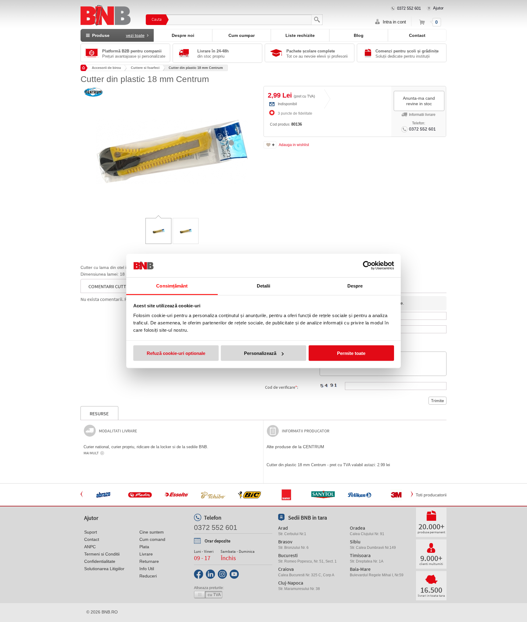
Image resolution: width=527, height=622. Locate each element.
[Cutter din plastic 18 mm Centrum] (172, 147)
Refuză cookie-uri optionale (176, 353)
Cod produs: (286, 124)
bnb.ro (110, 611)
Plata (144, 546)
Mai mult (91, 453)
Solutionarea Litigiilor (104, 568)
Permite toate (351, 353)
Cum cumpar (241, 35)
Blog (359, 35)
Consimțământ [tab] (172, 285)
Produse (117, 35)
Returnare (149, 561)
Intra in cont (394, 21)
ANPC (90, 546)
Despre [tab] (355, 285)
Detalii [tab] (264, 285)
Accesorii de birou (106, 68)
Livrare (146, 554)
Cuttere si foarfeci (145, 68)
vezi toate (135, 35)
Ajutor (438, 8)
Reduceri (148, 576)
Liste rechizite (300, 35)
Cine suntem (151, 532)
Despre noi (183, 35)
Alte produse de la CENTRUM (295, 446)
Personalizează (260, 353)
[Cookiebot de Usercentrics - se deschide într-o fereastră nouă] (367, 265)
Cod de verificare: (281, 387)
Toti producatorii (431, 494)
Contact (417, 35)
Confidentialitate (99, 561)
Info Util (146, 568)
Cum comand (152, 539)
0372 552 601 (409, 8)
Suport (90, 532)
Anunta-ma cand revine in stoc (419, 101)
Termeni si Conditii (102, 554)
